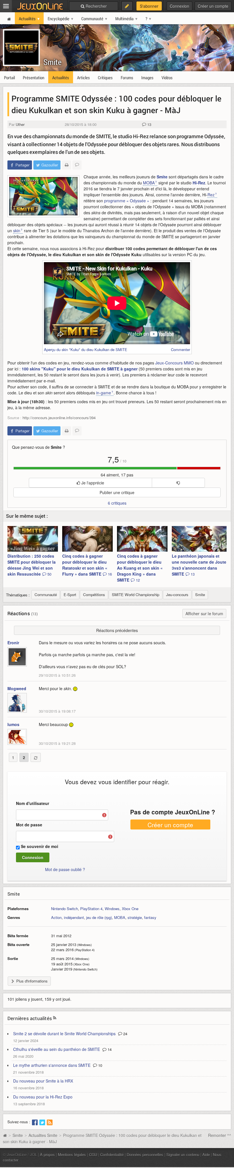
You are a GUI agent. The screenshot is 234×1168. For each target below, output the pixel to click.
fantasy (150, 917)
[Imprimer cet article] (66, 165)
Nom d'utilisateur (32, 803)
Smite (52, 62)
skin (16, 230)
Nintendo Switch (64, 908)
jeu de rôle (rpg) (99, 917)
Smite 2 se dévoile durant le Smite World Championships (64, 1033)
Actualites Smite (43, 1135)
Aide (206, 1154)
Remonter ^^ (219, 1135)
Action (56, 917)
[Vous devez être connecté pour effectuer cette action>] (178, 483)
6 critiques (117, 503)
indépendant (74, 917)
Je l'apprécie (92, 483)
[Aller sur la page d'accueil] (5, 1135)
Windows (112, 908)
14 (109, 1049)
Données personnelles (145, 1154)
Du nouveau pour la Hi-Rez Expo (42, 1097)
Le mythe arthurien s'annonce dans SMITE (51, 1065)
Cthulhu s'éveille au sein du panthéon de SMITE (56, 1049)
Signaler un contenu (182, 1154)
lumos (13, 724)
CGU (93, 1154)
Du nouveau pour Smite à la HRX (43, 1081)
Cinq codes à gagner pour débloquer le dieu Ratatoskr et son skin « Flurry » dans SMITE (87, 565)
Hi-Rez (199, 183)
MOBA (149, 183)
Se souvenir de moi (39, 846)
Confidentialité (112, 1154)
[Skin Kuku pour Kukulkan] (43, 196)
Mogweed (16, 688)
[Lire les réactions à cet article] (77, 165)
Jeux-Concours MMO (174, 363)
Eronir (13, 642)
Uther (20, 124)
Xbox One (130, 908)
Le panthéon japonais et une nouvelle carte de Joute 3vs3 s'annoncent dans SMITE (199, 565)
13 (148, 124)
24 (124, 1033)
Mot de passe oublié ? (65, 869)
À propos (47, 1154)
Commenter (180, 349)
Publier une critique (117, 492)
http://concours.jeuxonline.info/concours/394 (59, 417)
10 (99, 1065)
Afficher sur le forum (204, 613)
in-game (103, 393)
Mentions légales (72, 1154)
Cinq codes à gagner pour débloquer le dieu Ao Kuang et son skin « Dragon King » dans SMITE (140, 568)
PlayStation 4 (91, 908)
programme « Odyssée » (126, 200)
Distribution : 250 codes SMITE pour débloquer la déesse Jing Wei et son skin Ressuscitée (31, 565)
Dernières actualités (29, 1018)
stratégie (135, 917)
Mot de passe (29, 824)
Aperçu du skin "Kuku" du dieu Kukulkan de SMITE (85, 349)
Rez (211, 194)
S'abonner (149, 6)
